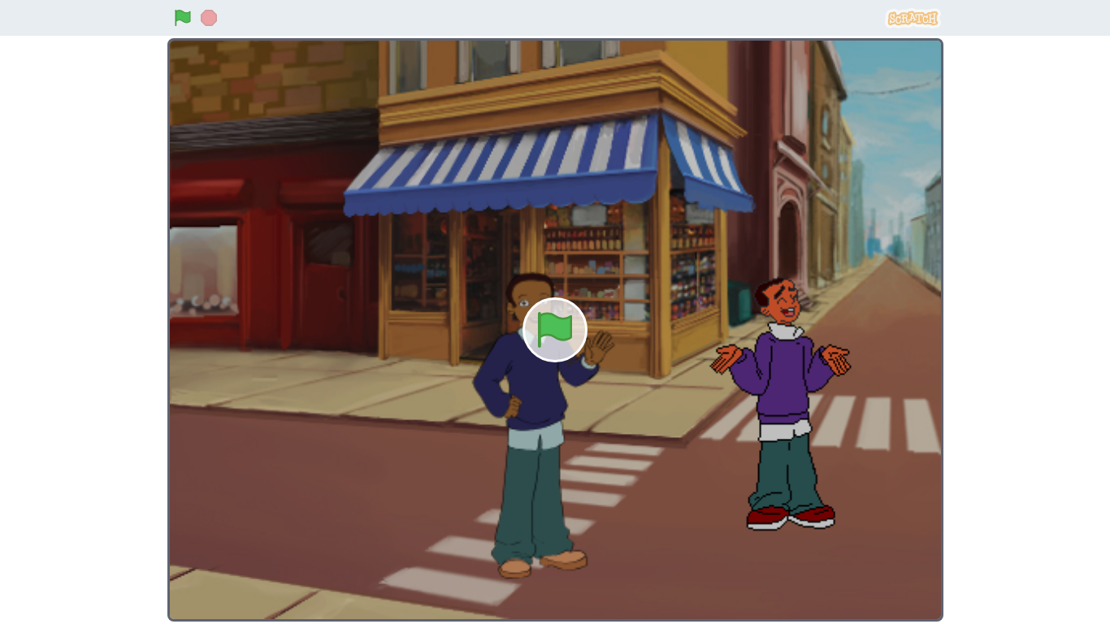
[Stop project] (209, 18)
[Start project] (183, 18)
